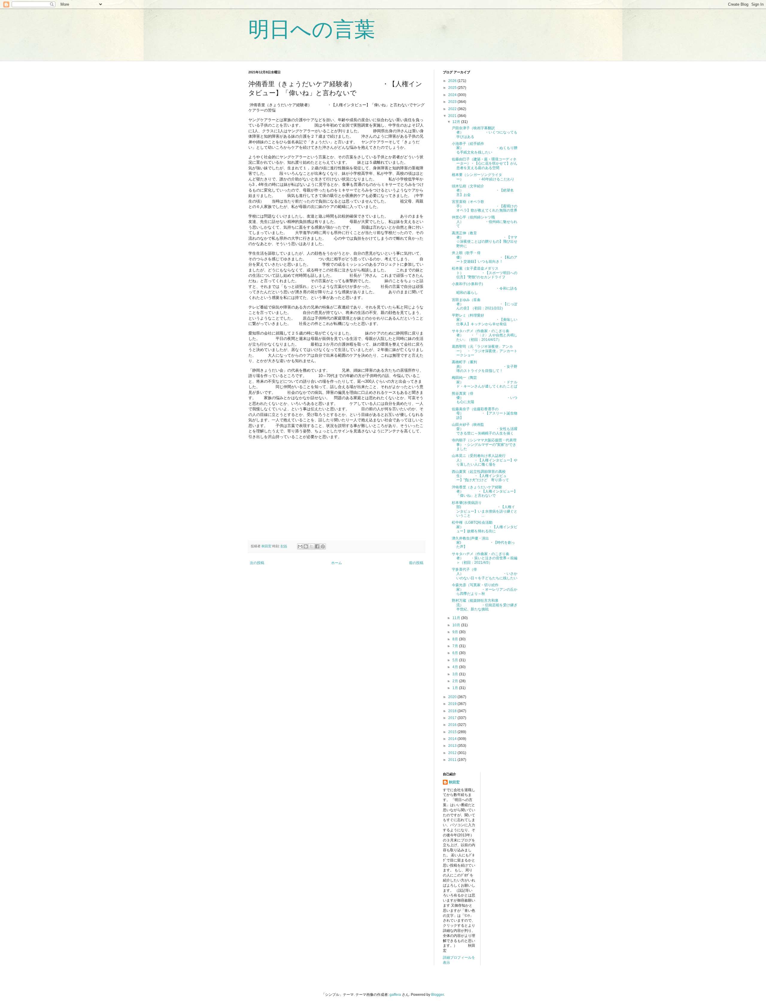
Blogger (437, 995)
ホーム (336, 563)
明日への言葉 (311, 29)
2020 (453, 697)
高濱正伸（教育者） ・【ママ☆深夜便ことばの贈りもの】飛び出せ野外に (484, 239)
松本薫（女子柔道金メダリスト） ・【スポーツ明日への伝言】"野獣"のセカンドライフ (484, 272)
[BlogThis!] (306, 546)
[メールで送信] (300, 546)
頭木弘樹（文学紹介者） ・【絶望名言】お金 (483, 190)
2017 (453, 718)
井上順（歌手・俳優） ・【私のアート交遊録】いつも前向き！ (484, 257)
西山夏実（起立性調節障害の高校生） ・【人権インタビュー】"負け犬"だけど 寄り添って (480, 475)
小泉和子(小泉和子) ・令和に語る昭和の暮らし (484, 288)
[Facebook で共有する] (317, 546)
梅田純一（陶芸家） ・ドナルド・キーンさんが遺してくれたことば (484, 382)
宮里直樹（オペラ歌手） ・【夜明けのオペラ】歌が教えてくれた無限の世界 (484, 206)
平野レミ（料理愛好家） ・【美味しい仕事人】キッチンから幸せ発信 (484, 319)
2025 (453, 88)
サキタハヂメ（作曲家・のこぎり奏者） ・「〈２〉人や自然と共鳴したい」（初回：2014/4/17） (484, 335)
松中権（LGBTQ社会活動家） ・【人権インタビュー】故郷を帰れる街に (484, 526)
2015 (453, 732)
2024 (453, 95)
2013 (453, 746)
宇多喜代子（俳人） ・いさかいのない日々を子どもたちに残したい (484, 573)
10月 (456, 625)
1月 (455, 688)
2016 (453, 725)
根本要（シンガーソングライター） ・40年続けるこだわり (483, 177)
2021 (453, 116)
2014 (453, 739)
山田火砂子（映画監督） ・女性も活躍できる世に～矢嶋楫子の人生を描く (484, 429)
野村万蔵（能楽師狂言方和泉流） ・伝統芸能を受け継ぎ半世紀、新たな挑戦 (484, 604)
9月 (455, 632)
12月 (456, 122)
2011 (453, 760)
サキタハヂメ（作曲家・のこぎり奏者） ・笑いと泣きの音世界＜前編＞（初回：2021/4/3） (484, 558)
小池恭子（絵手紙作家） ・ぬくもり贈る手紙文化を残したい (484, 148)
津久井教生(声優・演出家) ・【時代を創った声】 (483, 542)
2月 (455, 681)
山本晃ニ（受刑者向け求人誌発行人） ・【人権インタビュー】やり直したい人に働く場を (484, 460)
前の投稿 (416, 563)
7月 (455, 646)
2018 (453, 711)
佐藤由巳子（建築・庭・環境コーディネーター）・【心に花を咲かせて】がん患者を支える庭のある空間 (484, 163)
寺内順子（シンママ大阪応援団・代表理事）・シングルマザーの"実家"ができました (484, 444)
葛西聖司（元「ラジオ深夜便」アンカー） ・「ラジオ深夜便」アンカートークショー (484, 350)
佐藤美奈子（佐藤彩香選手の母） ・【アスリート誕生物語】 (484, 413)
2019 (453, 704)
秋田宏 (454, 782)
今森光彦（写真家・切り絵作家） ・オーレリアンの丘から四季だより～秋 (484, 589)
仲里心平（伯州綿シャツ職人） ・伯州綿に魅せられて (484, 221)
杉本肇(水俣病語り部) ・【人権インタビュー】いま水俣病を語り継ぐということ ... (484, 509)
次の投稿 (257, 563)
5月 (455, 660)
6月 (455, 653)
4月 (455, 667)
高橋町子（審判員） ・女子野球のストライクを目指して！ (484, 366)
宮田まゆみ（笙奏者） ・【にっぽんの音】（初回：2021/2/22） (484, 304)
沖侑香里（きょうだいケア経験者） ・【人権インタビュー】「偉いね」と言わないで (484, 491)
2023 (453, 102)
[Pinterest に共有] (323, 546)
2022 (453, 109)
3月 (455, 674)
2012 (453, 753)
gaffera (395, 995)
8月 (455, 639)
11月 (456, 618)
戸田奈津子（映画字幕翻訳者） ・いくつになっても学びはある (484, 132)
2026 (453, 81)
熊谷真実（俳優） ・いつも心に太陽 (484, 397)
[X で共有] (311, 546)
